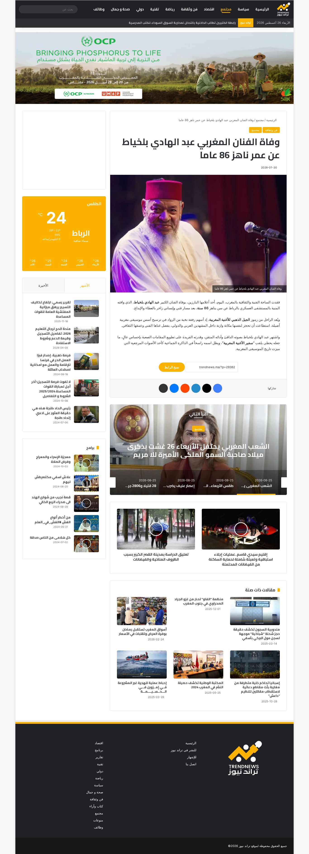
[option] (273, 482)
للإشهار (191, 757)
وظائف (99, 9)
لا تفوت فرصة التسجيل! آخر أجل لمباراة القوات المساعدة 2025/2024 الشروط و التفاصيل (51, 389)
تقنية (154, 9)
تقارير (99, 757)
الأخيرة (43, 285)
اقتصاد (209, 9)
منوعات (98, 820)
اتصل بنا (191, 764)
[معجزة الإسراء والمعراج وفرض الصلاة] (86, 463)
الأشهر (85, 285)
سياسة (243, 9)
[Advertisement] (61, 149)
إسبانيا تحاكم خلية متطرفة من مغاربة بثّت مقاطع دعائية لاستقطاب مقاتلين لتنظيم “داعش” (257, 689)
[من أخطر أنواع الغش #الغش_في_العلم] (86, 523)
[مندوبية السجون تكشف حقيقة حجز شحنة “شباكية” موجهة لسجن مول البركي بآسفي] (255, 611)
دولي (140, 9)
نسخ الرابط (171, 367)
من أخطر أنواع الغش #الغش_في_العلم (53, 519)
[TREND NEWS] (283, 9)
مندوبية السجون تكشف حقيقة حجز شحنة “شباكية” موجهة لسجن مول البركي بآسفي (256, 633)
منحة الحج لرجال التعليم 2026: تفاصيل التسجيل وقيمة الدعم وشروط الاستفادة (53, 336)
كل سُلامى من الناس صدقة (50, 537)
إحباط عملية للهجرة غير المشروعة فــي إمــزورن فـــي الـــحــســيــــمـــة (142, 687)
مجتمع (226, 9)
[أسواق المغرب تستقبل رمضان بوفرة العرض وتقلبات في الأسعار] (142, 611)
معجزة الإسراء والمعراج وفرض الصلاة (53, 459)
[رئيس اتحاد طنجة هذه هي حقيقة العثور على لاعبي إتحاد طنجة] (86, 414)
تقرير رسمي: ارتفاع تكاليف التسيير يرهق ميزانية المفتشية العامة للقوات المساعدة (51, 309)
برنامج (99, 750)
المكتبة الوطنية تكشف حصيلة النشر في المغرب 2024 (200, 685)
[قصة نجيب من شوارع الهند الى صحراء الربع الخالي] (86, 503)
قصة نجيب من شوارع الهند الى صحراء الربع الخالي (51, 499)
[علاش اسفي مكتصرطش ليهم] (86, 483)
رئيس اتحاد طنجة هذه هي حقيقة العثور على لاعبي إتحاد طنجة (51, 413)
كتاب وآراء (96, 806)
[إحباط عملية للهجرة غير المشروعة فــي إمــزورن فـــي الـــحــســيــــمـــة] (142, 664)
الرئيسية (262, 9)
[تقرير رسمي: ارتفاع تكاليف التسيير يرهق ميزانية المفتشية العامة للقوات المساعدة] (86, 308)
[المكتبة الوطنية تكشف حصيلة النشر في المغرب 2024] (198, 664)
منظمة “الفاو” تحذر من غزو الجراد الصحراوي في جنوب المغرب (198, 601)
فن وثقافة (189, 9)
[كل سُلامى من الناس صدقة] (86, 543)
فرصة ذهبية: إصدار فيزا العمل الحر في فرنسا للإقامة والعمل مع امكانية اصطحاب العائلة (50, 362)
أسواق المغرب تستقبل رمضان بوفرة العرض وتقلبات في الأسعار (143, 631)
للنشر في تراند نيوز (183, 750)
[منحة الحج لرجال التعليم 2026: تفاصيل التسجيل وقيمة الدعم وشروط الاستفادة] (86, 334)
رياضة (170, 9)
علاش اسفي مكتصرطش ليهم (53, 479)
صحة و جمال (120, 9)
